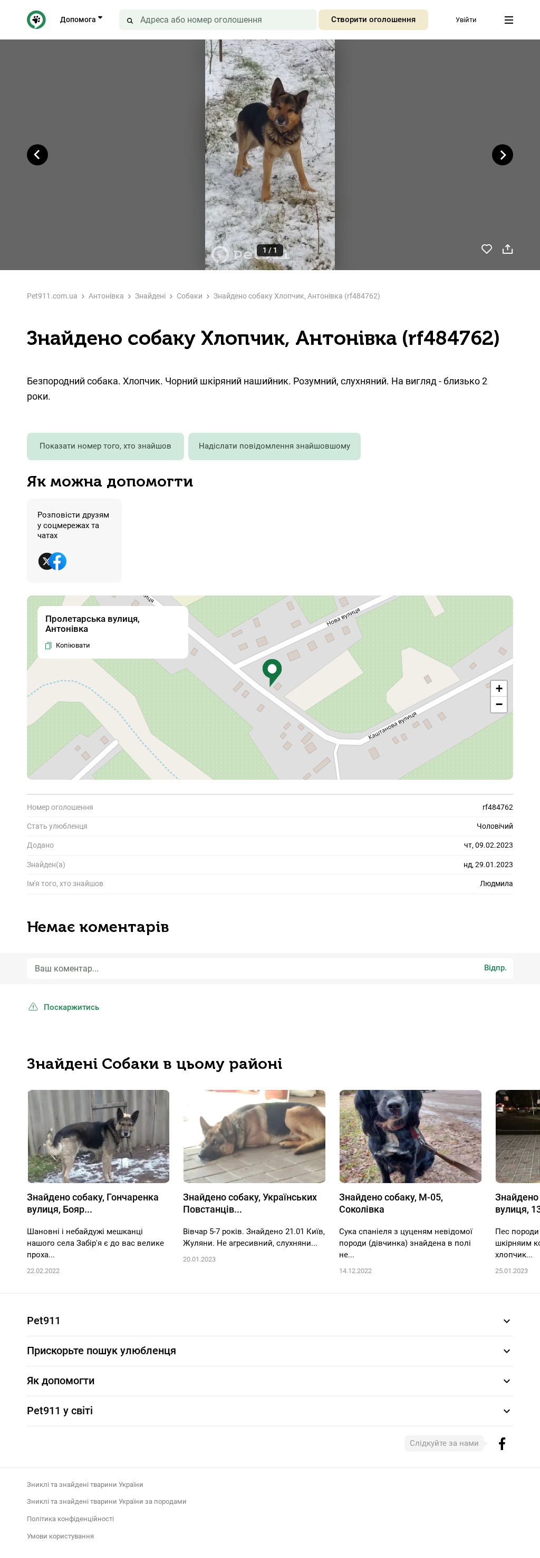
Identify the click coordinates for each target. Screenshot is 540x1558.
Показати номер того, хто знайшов (105, 446)
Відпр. (495, 967)
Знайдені (150, 296)
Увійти (466, 20)
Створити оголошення (373, 19)
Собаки (189, 296)
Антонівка (106, 296)
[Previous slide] (37, 154)
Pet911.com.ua (52, 296)
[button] (272, 673)
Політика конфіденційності (70, 1519)
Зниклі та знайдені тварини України (85, 1484)
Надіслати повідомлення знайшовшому (274, 446)
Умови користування (60, 1536)
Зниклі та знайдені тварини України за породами (107, 1501)
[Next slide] (502, 154)
